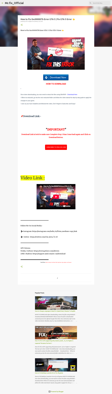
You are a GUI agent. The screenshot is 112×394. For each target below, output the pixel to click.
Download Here (72, 94)
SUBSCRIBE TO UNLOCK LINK (56, 147)
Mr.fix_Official (14, 3)
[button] (22, 25)
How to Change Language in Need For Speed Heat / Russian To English (55, 311)
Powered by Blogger (57, 391)
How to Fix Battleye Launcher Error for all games (49, 373)
